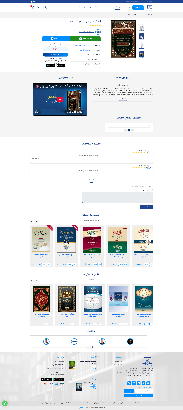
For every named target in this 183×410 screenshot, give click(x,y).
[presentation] (31, 222)
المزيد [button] (78, 7)
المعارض (87, 7)
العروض (107, 7)
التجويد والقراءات (85, 50)
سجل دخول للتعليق (147, 207)
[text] (133, 187)
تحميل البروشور (138, 395)
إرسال (129, 391)
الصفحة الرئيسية (147, 15)
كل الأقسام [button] (137, 7)
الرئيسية (126, 7)
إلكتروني (44, 264)
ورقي (49, 264)
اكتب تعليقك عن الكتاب (145, 190)
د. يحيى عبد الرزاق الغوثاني (81, 45)
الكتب (117, 7)
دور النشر (97, 7)
